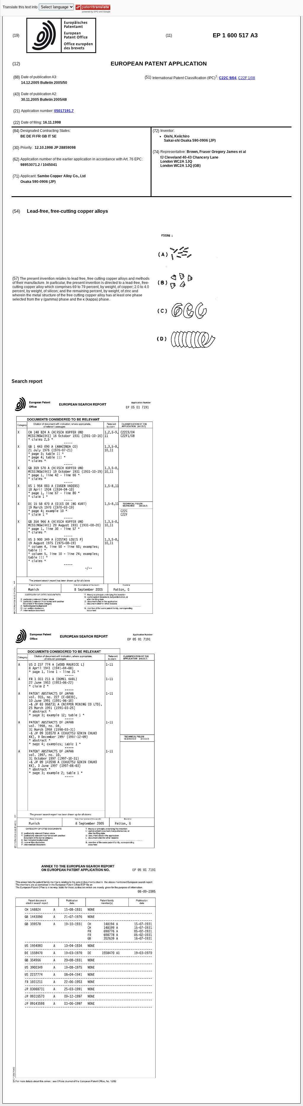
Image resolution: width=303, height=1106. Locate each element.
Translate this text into (20, 7)
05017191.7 (64, 111)
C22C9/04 (227, 78)
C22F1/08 (246, 78)
